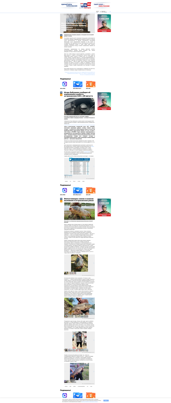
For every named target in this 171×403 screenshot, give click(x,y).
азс (70, 181)
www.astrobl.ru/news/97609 (79, 31)
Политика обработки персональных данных (90, 401)
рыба (70, 386)
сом (87, 386)
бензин (74, 181)
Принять (106, 400)
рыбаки (74, 386)
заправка (66, 181)
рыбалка (66, 386)
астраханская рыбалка (81, 386)
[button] (93, 166)
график (83, 181)
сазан (91, 386)
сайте (92, 146)
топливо (79, 181)
